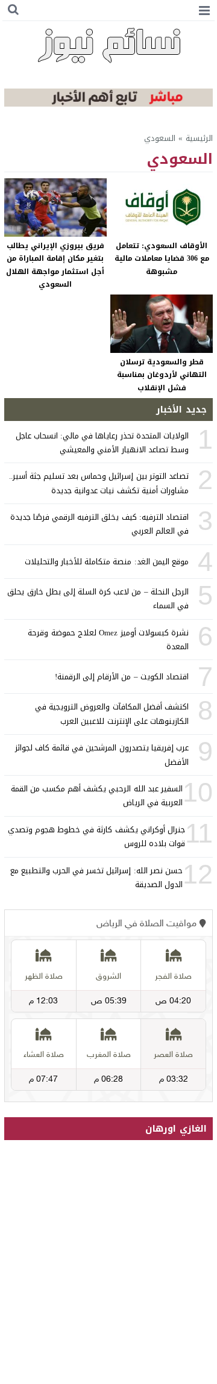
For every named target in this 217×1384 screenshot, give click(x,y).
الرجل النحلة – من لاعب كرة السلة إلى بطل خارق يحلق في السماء (97, 598)
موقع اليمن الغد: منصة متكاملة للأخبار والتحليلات (107, 561)
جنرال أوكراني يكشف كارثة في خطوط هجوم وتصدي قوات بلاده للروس (96, 836)
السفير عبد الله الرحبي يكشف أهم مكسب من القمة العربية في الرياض (97, 795)
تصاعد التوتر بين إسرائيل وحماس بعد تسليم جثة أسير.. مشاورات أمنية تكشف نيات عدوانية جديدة (99, 483)
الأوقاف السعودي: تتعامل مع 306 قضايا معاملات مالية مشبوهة (162, 258)
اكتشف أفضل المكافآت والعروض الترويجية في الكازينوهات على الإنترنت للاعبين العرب (112, 713)
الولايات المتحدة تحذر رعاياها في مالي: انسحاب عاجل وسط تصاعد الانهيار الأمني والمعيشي (102, 442)
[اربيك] (108, 103)
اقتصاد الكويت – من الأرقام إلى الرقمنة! (122, 676)
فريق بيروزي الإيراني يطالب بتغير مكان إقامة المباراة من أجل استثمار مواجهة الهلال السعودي (55, 265)
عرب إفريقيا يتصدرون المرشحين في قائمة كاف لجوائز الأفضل (102, 754)
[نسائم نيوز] (108, 45)
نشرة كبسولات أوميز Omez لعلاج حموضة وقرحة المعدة (108, 639)
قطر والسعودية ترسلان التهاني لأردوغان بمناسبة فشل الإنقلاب (162, 374)
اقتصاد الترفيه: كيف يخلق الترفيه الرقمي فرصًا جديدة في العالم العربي (99, 524)
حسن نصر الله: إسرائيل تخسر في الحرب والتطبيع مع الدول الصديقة (96, 877)
